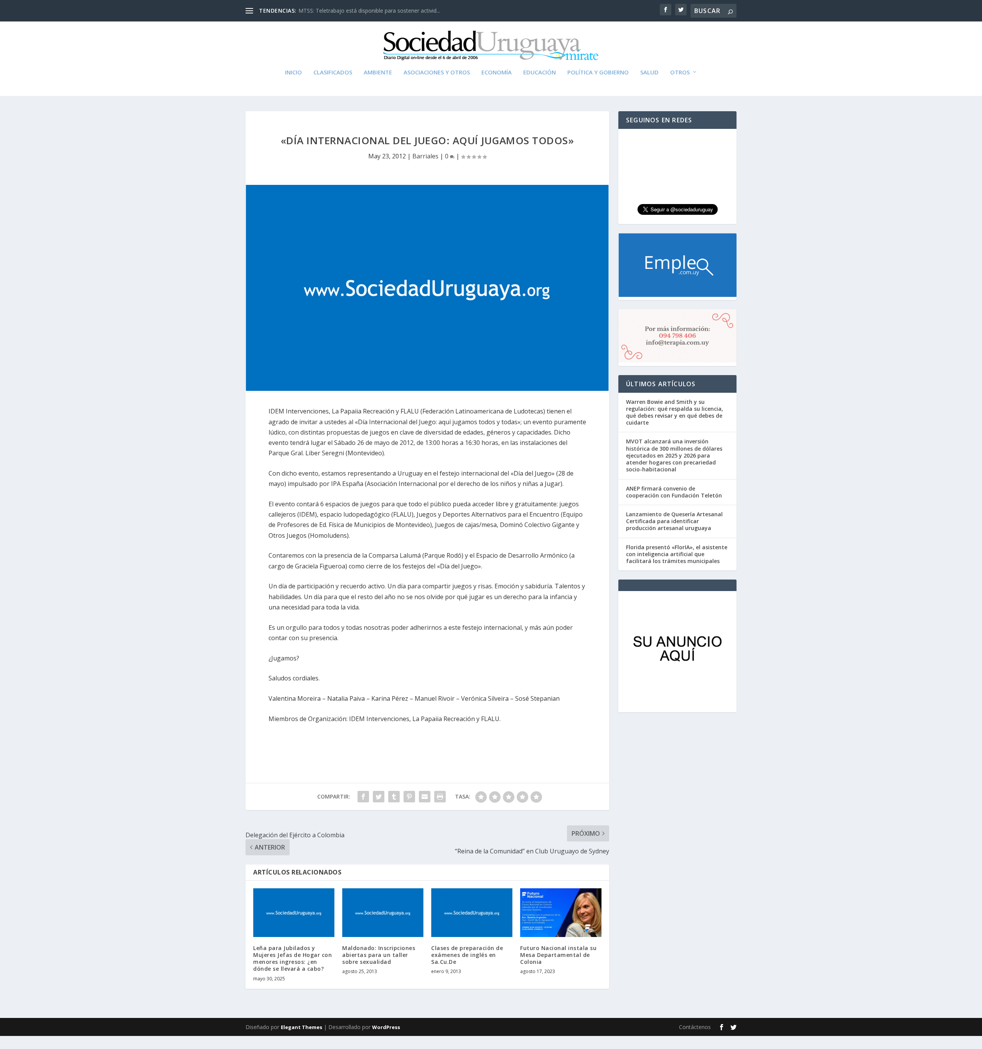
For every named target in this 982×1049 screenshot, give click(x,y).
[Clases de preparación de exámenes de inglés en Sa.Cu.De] (471, 912)
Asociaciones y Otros (437, 72)
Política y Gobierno (598, 72)
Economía (496, 72)
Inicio (293, 72)
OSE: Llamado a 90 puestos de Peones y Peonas (359, 10)
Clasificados (332, 72)
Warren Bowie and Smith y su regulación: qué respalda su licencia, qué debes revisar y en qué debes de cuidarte (674, 412)
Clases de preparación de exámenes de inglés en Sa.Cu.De (467, 954)
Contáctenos (695, 1027)
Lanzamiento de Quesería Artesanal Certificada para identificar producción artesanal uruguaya (674, 521)
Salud (649, 72)
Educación (539, 72)
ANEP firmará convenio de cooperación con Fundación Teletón (674, 492)
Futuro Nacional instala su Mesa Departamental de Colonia (558, 954)
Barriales (425, 156)
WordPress (386, 1027)
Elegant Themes (301, 1027)
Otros (680, 72)
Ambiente (378, 72)
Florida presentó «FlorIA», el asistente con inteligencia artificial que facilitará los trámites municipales (676, 554)
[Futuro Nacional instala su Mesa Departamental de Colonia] (560, 912)
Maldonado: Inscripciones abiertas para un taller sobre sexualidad (378, 954)
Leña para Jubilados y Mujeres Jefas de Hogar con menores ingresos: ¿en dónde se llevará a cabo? (292, 958)
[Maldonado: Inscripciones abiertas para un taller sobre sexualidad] (382, 912)
